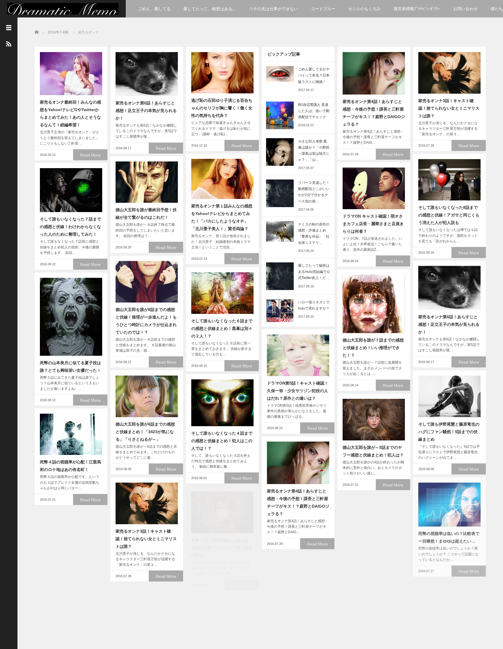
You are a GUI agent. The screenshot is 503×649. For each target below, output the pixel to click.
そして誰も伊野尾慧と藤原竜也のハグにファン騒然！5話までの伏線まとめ (448, 432)
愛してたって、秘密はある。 (209, 8)
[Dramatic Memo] (62, 9)
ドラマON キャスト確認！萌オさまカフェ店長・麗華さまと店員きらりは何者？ (373, 224)
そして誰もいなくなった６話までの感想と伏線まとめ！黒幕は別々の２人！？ (221, 328)
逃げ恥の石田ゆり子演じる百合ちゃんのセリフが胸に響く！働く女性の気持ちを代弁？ (221, 108)
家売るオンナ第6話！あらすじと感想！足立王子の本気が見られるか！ (146, 110)
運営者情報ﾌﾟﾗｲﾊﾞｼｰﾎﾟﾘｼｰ (417, 8)
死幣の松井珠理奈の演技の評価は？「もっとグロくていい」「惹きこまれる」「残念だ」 (373, 548)
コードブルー (323, 8)
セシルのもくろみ (364, 8)
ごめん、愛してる (154, 8)
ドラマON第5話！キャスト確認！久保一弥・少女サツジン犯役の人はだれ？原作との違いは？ (297, 391)
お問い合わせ (465, 8)
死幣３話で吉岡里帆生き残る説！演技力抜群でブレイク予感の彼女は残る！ (221, 548)
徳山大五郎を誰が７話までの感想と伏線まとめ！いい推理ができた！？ (373, 348)
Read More (90, 155)
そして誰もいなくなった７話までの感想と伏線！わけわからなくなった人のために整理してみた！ (70, 227)
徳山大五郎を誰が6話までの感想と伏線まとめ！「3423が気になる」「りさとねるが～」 (145, 432)
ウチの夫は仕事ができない (273, 8)
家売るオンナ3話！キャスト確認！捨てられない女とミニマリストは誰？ (448, 108)
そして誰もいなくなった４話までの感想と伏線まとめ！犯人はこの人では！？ (221, 441)
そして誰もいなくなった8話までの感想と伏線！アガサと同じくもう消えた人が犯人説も (448, 215)
